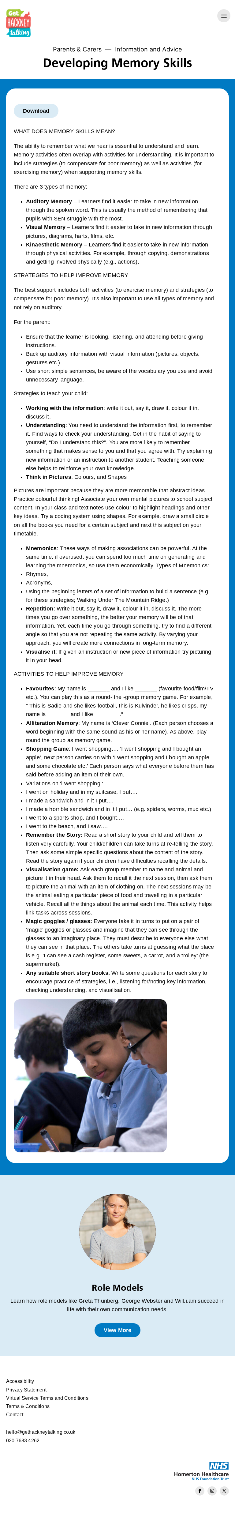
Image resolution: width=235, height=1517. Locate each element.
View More (117, 1330)
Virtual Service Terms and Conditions (47, 1398)
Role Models (117, 1287)
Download (36, 111)
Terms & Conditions (28, 1406)
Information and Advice (148, 49)
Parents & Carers (77, 49)
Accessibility (20, 1381)
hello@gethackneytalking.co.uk (41, 1432)
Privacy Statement (26, 1389)
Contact (14, 1414)
